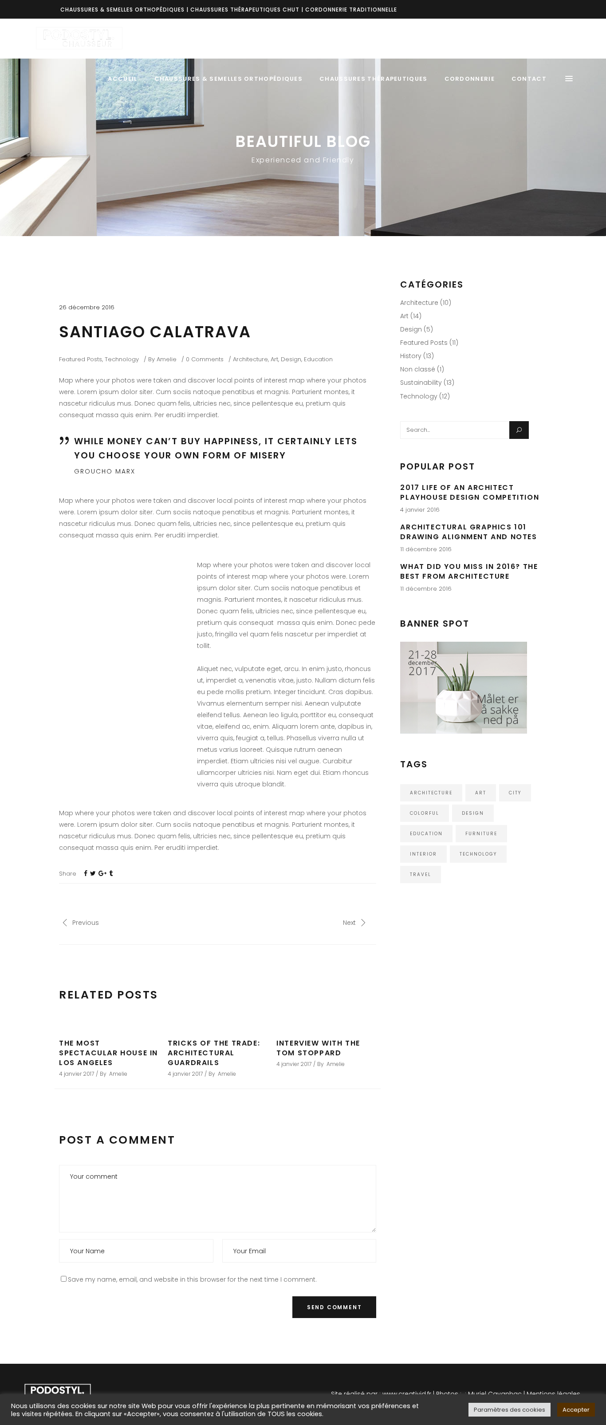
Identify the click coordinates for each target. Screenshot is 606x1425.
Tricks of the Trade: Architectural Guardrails (214, 1053)
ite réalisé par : (357, 1393)
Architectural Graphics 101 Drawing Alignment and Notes (468, 532)
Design (291, 359)
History (410, 355)
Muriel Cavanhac (495, 1393)
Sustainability (421, 382)
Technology (122, 359)
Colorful (424, 813)
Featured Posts (80, 359)
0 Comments (205, 359)
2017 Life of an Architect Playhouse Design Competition (469, 492)
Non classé (417, 369)
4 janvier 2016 (420, 509)
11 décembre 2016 (426, 549)
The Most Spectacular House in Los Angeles (108, 1053)
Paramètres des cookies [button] (509, 1409)
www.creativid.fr (406, 1393)
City (515, 792)
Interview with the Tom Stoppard (318, 1048)
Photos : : (450, 1393)
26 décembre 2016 (86, 307)
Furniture (481, 833)
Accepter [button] (576, 1409)
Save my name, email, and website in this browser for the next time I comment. (192, 1279)
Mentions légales (553, 1393)
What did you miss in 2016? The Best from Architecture (469, 571)
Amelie (167, 359)
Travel (420, 874)
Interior (423, 854)
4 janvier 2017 (76, 1074)
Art (274, 359)
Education (318, 359)
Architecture (250, 359)
